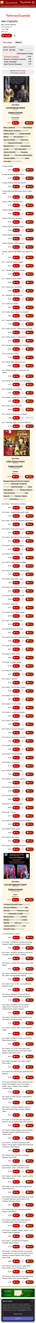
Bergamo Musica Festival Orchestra (17, 481)
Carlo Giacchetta (20, 149)
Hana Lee (18, 923)
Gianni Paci (24, 140)
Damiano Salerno (21, 496)
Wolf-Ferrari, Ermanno (13, 64)
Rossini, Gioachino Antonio (15, 59)
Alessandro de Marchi (19, 484)
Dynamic (15, 471)
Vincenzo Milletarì (10, 907)
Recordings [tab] (7, 42)
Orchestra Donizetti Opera (13, 904)
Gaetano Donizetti (15, 112)
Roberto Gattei (9, 134)
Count (21, 50)
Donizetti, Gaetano (11, 57)
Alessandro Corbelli (16, 913)
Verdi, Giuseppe (10, 62)
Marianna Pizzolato (15, 143)
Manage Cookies (18, 1314)
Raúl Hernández (17, 487)
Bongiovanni (15, 117)
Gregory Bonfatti (10, 152)
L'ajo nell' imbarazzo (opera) (15, 884)
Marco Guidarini (9, 127)
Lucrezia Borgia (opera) (15, 108)
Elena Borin (14, 499)
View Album (15, 105)
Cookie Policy (21, 1310)
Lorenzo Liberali (9, 926)
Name (13, 50)
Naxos (15, 894)
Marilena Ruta (9, 917)
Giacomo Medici (9, 140)
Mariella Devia (9, 146)
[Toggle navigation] (33, 2)
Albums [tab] (18, 42)
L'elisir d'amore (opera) (15, 461)
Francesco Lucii (23, 910)
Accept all (18, 1318)
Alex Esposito (19, 137)
